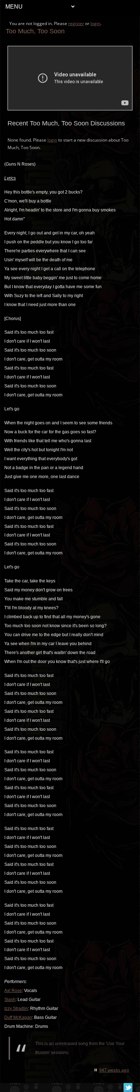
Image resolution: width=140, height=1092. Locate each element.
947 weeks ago (114, 1070)
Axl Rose (13, 990)
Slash (9, 999)
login (95, 23)
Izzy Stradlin (16, 1008)
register (76, 23)
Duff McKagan (18, 1017)
